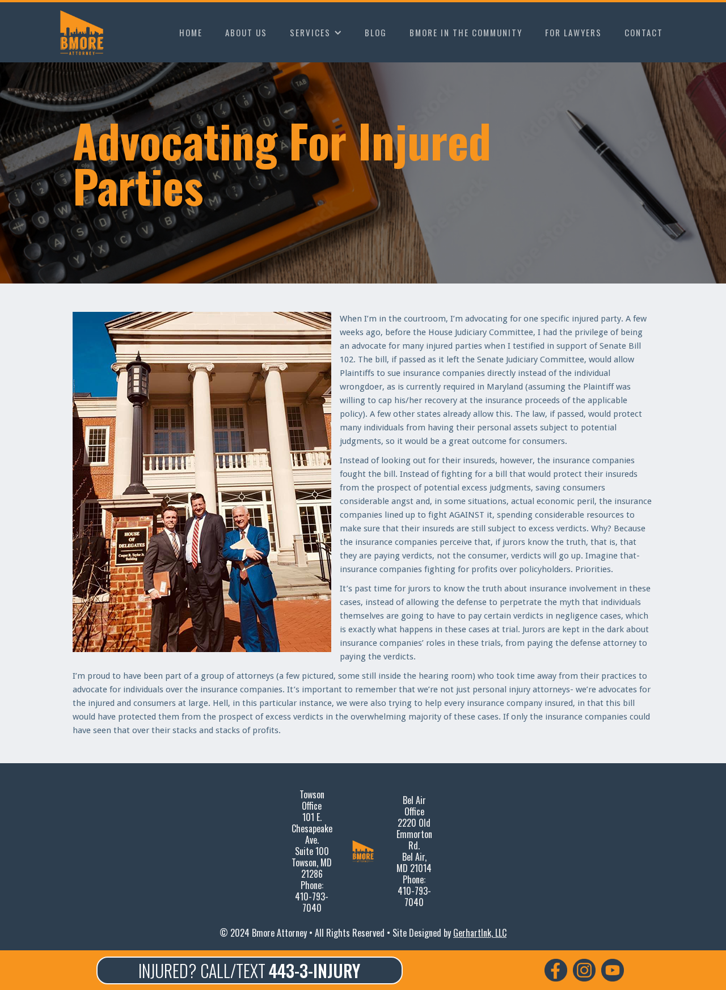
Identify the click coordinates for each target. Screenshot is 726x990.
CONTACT (643, 32)
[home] (84, 32)
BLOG (376, 32)
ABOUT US (246, 32)
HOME (190, 32)
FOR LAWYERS (573, 32)
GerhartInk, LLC (479, 933)
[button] (315, 32)
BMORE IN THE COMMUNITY (466, 32)
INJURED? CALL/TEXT (249, 970)
